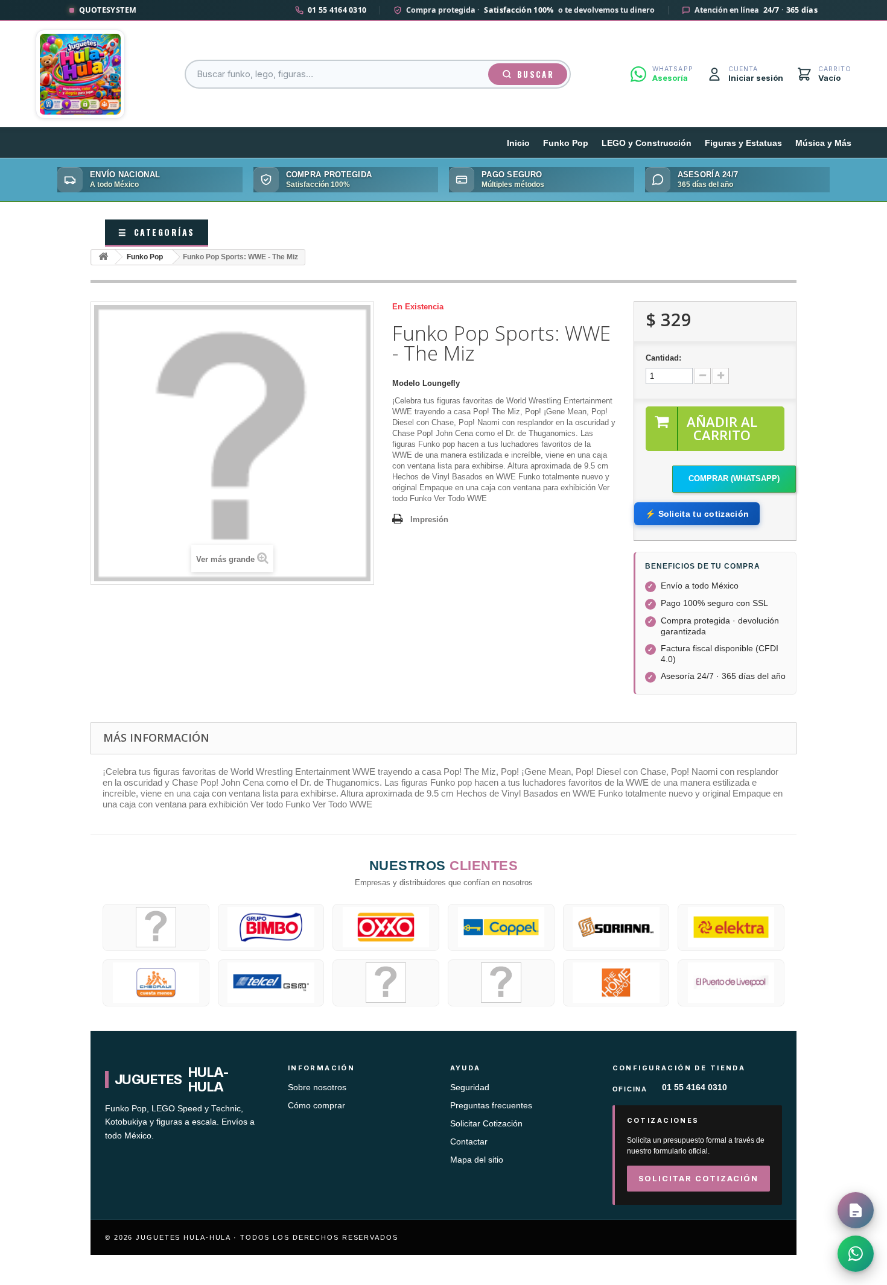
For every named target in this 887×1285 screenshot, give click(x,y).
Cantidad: (663, 357)
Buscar (535, 74)
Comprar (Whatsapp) (734, 478)
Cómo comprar (316, 1105)
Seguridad (469, 1087)
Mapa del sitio (476, 1159)
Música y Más (823, 143)
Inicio (518, 143)
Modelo (406, 383)
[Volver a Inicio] (103, 257)
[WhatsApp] (856, 1254)
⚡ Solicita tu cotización (697, 514)
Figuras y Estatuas (743, 143)
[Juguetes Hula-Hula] (80, 74)
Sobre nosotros (317, 1087)
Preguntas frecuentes (491, 1105)
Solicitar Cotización (486, 1123)
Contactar (469, 1141)
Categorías (156, 232)
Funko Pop (565, 143)
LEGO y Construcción (646, 143)
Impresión (429, 519)
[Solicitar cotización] (856, 1210)
